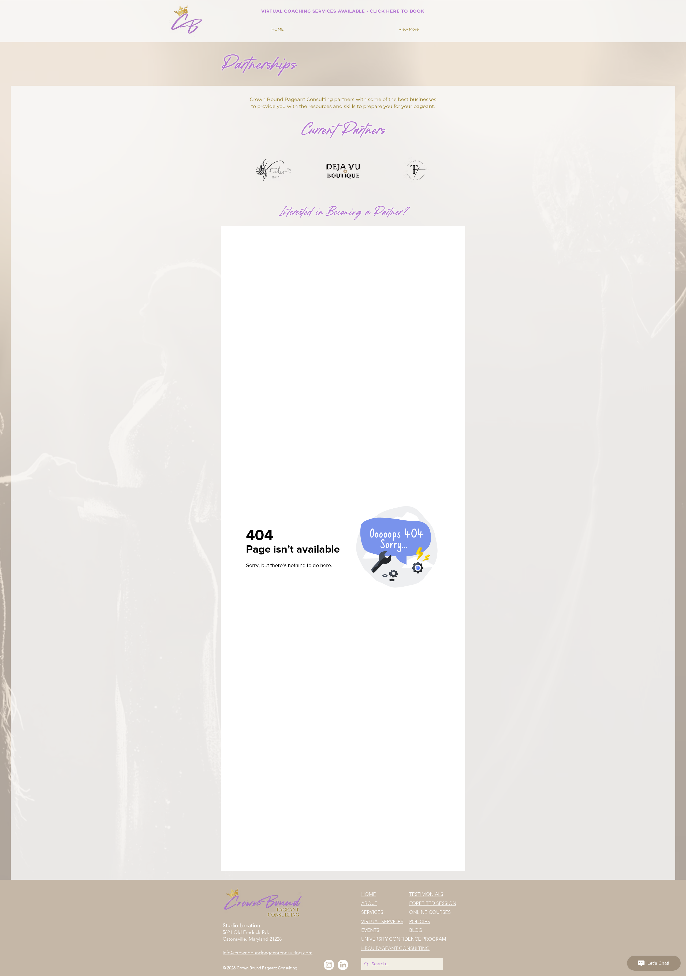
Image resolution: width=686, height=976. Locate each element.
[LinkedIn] (343, 965)
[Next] (431, 10)
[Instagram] (329, 965)
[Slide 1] (343, 4)
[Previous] (254, 10)
